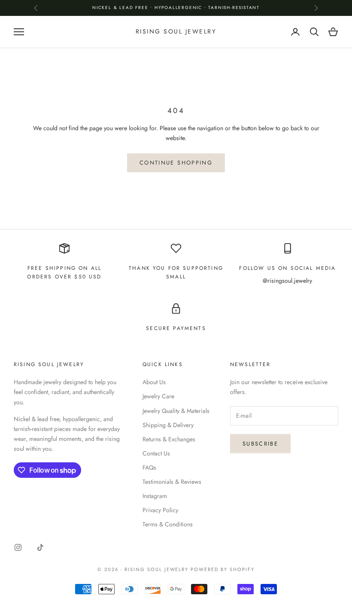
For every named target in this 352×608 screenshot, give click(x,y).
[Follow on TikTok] (40, 547)
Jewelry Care (158, 396)
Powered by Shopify (223, 569)
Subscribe (260, 444)
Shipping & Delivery (168, 425)
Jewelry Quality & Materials (176, 410)
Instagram (155, 496)
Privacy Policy (160, 510)
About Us (154, 382)
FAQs (149, 467)
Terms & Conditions (168, 524)
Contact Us (156, 453)
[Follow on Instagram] (18, 547)
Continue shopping (176, 163)
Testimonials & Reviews (172, 481)
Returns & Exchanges (169, 439)
